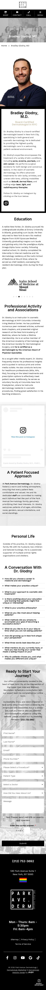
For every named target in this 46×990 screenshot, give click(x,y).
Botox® (15, 181)
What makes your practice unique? (21, 585)
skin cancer (9, 164)
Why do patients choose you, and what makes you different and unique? (23, 658)
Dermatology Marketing (16, 970)
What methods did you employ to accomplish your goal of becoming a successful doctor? (21, 622)
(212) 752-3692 (23, 861)
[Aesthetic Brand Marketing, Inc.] (31, 972)
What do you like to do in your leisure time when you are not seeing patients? (23, 630)
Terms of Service (23, 944)
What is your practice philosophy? (21, 608)
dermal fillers (26, 181)
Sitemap (15, 939)
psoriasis (31, 161)
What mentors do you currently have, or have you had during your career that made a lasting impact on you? (23, 650)
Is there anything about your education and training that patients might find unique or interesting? (22, 601)
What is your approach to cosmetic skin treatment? (23, 593)
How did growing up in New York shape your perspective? (23, 637)
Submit (23, 843)
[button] (13, 296)
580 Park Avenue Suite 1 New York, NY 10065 (23, 873)
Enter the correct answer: (23, 825)
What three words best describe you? (22, 643)
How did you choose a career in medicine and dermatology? (19, 580)
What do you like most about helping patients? (22, 614)
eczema (22, 161)
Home (4, 45)
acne (15, 161)
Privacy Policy (27, 939)
